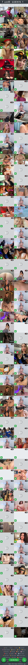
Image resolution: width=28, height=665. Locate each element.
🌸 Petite (22, 651)
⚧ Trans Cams (13, 655)
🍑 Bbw (17, 651)
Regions (9, 663)
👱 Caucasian (21, 647)
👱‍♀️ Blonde (24, 649)
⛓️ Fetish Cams (7, 657)
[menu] (3, 660)
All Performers (20, 663)
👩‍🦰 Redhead (12, 651)
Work (13, 663)
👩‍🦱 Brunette (6, 651)
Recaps (16, 663)
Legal (24, 663)
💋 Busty (6, 653)
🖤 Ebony (10, 647)
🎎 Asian (5, 647)
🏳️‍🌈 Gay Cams (6, 655)
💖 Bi (16, 653)
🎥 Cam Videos (21, 659)
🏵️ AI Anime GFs (20, 657)
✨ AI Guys (6, 659)
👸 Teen (18, 649)
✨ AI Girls (14, 657)
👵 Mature (13, 649)
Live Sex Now (14, 660)
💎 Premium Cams (21, 655)
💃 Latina (16, 647)
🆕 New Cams (21, 653)
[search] (24, 660)
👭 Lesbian (11, 653)
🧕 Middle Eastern (6, 649)
